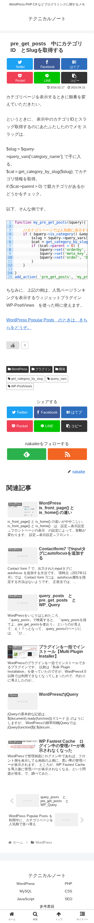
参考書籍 (47, 906)
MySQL (26, 891)
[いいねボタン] (12, 345)
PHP (68, 883)
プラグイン (42, 369)
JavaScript (25, 899)
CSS (68, 891)
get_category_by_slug (26, 379)
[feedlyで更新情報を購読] (26, 454)
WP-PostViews (21, 386)
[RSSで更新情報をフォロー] (67, 454)
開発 (61, 369)
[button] (84, 611)
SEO (68, 899)
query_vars (58, 379)
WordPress (19, 369)
